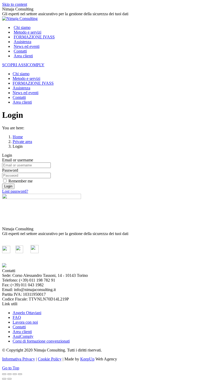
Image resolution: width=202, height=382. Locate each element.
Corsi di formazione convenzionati (41, 341)
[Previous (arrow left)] (4, 379)
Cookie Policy (50, 359)
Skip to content (14, 4)
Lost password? (15, 191)
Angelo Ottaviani (27, 312)
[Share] (9, 374)
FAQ (17, 317)
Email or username (17, 160)
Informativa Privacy (18, 359)
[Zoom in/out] (20, 374)
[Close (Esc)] (4, 374)
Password (10, 170)
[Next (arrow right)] (9, 379)
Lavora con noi (25, 322)
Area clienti (22, 331)
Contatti (19, 327)
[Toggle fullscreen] (15, 374)
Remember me (20, 181)
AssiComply (23, 336)
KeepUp (87, 359)
